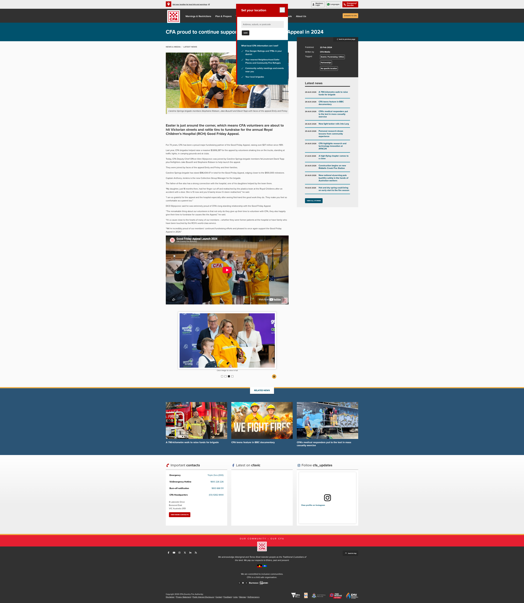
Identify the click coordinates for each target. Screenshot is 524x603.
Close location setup (282, 10)
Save (246, 33)
